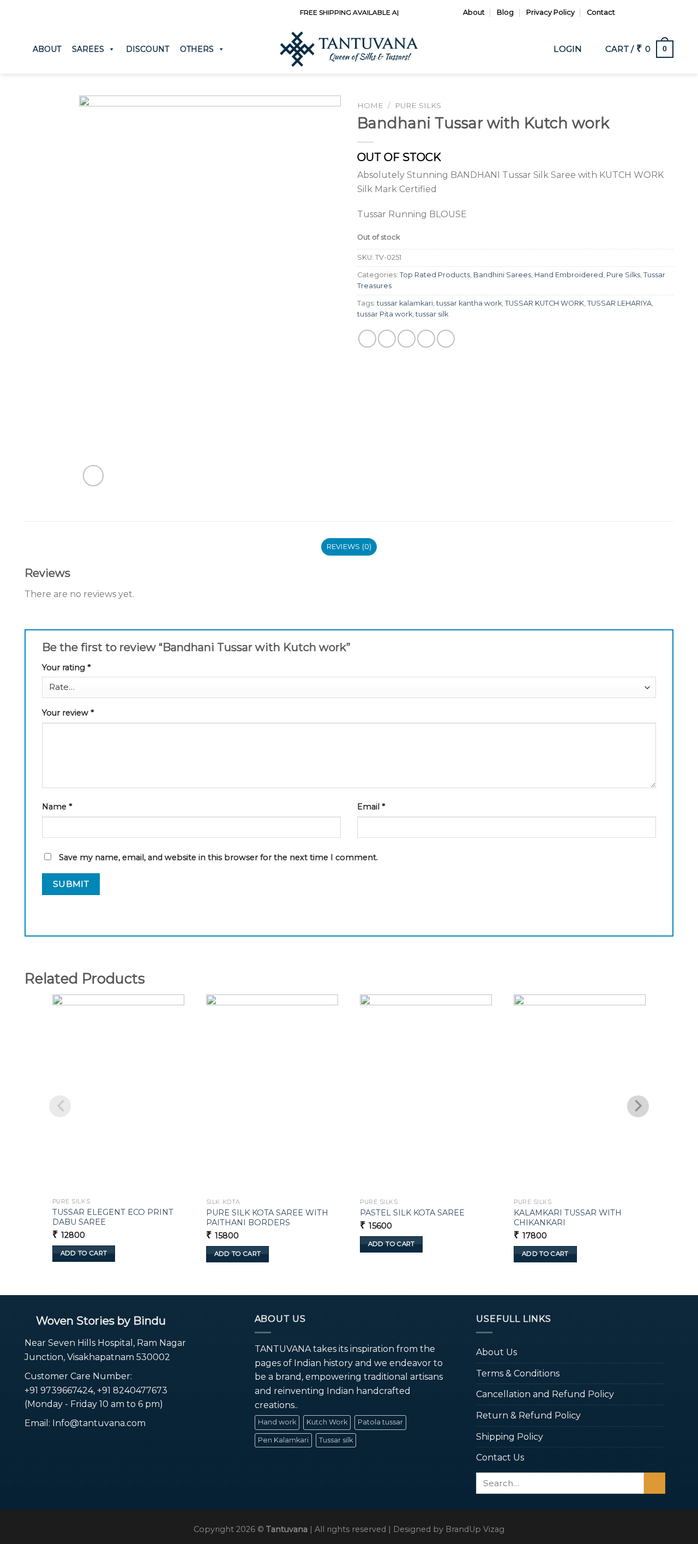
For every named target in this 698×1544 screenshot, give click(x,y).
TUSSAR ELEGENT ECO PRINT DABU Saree (112, 1217)
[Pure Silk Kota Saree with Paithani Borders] (272, 1093)
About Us (496, 1352)
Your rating (66, 667)
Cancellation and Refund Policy (545, 1394)
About (474, 12)
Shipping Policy (509, 1437)
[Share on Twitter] (387, 339)
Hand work (277, 1422)
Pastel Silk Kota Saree (412, 1213)
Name (57, 807)
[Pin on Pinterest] (426, 339)
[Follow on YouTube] (668, 12)
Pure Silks (418, 105)
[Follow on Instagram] (637, 12)
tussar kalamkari (405, 303)
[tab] (349, 547)
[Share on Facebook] (367, 339)
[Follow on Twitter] (647, 12)
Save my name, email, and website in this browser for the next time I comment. (218, 857)
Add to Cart (84, 1253)
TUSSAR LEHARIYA (619, 303)
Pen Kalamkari (283, 1440)
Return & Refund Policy (528, 1415)
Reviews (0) (349, 547)
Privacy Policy (550, 12)
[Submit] (654, 1483)
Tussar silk (336, 1440)
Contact (601, 12)
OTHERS (197, 49)
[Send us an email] (657, 12)
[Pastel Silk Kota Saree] (426, 1093)
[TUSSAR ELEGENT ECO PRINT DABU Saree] (118, 1093)
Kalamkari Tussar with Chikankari (568, 1218)
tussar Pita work (384, 314)
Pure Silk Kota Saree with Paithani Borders (267, 1218)
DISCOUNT (147, 49)
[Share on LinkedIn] (446, 339)
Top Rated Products (435, 275)
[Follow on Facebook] (626, 12)
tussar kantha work (469, 303)
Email (371, 807)
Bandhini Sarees (502, 275)
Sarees (88, 49)
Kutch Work (326, 1422)
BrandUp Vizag (475, 1529)
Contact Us (500, 1457)
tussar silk (432, 314)
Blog (505, 12)
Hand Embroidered (568, 275)
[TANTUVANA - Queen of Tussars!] (349, 49)
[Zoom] (93, 475)
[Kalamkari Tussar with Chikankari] (580, 1093)
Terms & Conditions (517, 1373)
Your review (68, 713)
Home (370, 105)
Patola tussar (380, 1422)
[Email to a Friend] (407, 339)
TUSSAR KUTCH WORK (544, 303)
